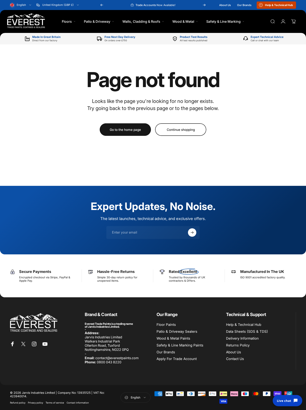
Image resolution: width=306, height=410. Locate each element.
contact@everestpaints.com (117, 358)
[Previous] (101, 5)
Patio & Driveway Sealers (177, 331)
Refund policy (17, 402)
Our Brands (166, 352)
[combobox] (21, 5)
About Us (233, 352)
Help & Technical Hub (243, 324)
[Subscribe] (192, 232)
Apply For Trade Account (177, 359)
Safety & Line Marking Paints (180, 345)
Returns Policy (238, 345)
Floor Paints (166, 324)
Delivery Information (242, 338)
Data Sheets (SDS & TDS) (247, 331)
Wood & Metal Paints (173, 338)
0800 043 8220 (109, 362)
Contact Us (235, 359)
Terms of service (55, 402)
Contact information (78, 402)
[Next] (204, 5)
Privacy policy (35, 402)
